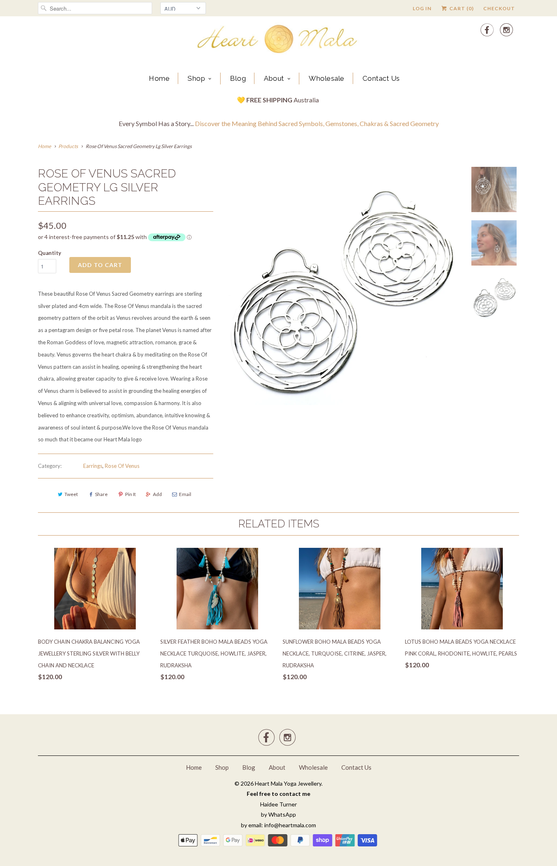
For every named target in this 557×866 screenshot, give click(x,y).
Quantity (49, 253)
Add (157, 494)
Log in (422, 8)
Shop (196, 78)
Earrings (92, 466)
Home (159, 78)
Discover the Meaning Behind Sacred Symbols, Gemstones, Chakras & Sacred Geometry (317, 123)
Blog (238, 78)
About (274, 78)
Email (185, 494)
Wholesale (327, 78)
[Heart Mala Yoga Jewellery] (278, 40)
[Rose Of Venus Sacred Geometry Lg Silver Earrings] (340, 286)
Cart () (461, 8)
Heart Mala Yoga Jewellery (288, 783)
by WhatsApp (278, 814)
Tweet (71, 494)
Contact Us (381, 78)
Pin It (130, 494)
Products (68, 146)
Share (101, 494)
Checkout (499, 8)
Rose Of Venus (122, 466)
